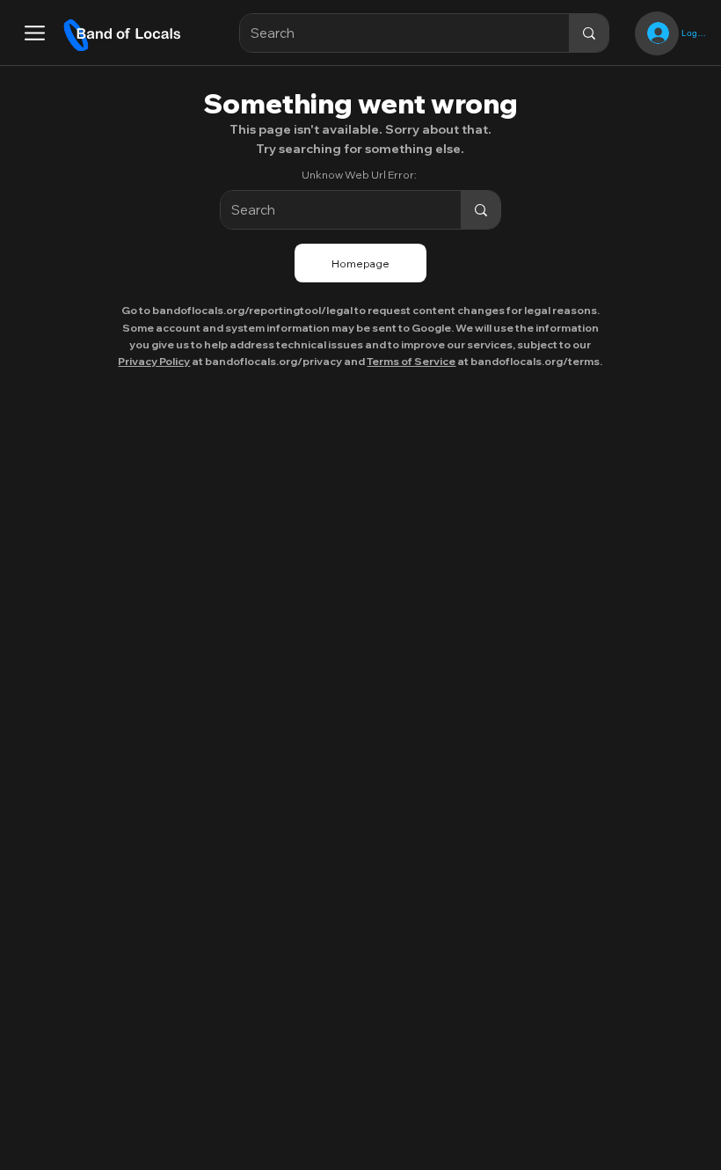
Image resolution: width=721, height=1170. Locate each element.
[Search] (588, 33)
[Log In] (657, 33)
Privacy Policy (154, 361)
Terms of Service (411, 361)
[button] (34, 33)
